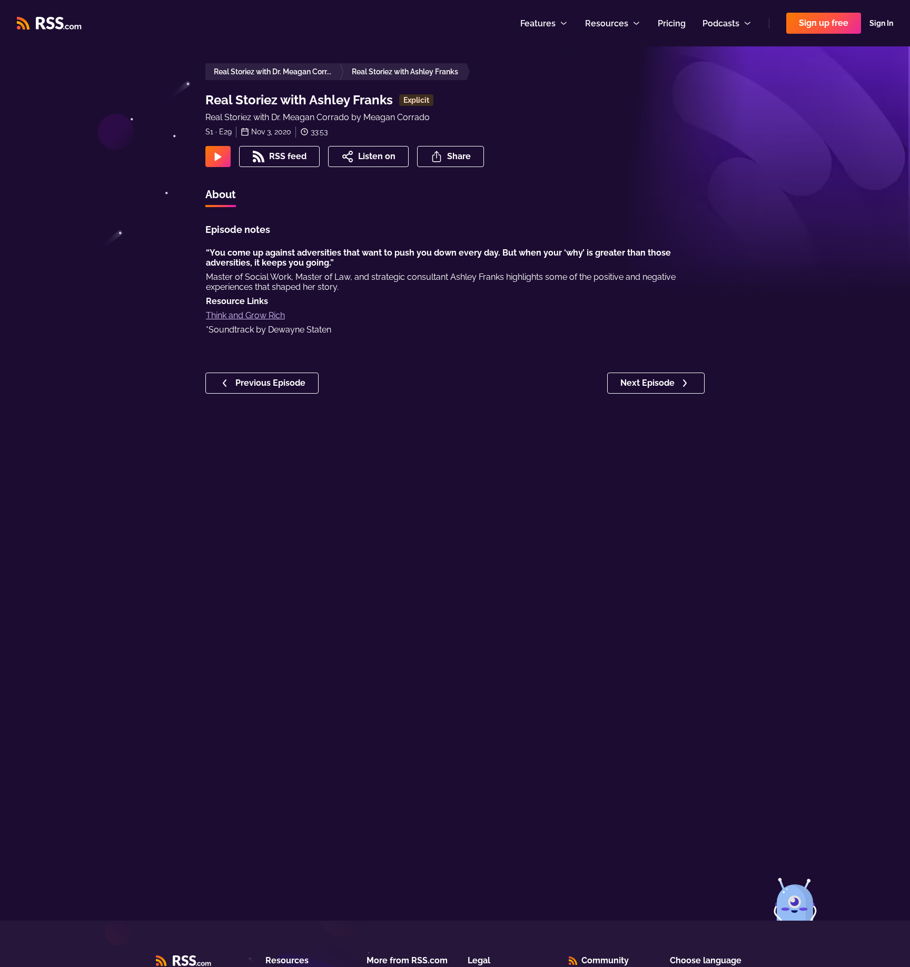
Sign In (881, 23)
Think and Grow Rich (245, 315)
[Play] (218, 156)
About (220, 194)
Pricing (672, 23)
